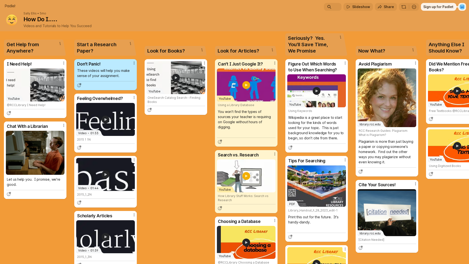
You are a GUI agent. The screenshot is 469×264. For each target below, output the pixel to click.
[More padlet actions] (414, 7)
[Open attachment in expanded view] (35, 153)
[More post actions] (63, 63)
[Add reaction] (9, 113)
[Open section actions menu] (60, 43)
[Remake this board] (404, 7)
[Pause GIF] (61, 171)
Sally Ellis (30, 13)
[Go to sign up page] (462, 7)
